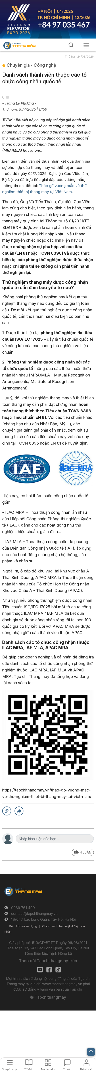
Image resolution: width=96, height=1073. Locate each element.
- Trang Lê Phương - (19, 103)
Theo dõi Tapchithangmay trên (48, 960)
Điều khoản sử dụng (23, 926)
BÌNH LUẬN (82, 852)
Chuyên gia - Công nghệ (31, 65)
